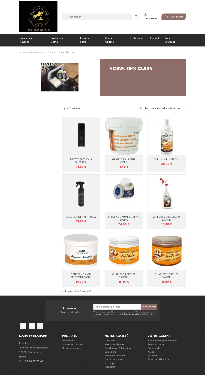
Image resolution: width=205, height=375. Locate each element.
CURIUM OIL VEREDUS (166, 159)
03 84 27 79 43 (34, 361)
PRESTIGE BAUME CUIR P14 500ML (124, 218)
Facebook (23, 326)
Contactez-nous (114, 359)
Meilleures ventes (72, 348)
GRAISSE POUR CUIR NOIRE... (123, 161)
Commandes (154, 348)
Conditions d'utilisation (118, 348)
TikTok (40, 326)
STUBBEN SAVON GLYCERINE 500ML (81, 276)
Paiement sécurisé (115, 355)
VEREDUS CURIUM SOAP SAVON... (167, 218)
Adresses (153, 355)
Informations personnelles (162, 340)
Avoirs (151, 352)
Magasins (110, 367)
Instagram (32, 326)
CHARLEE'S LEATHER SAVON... (166, 276)
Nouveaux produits (72, 344)
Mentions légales (114, 344)
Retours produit (156, 344)
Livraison (110, 340)
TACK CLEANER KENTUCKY (81, 216)
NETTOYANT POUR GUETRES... (81, 161)
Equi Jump (110, 352)
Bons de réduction (158, 359)
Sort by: (144, 108)
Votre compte (159, 336)
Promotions (68, 340)
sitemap (109, 363)
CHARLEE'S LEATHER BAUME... (124, 276)
